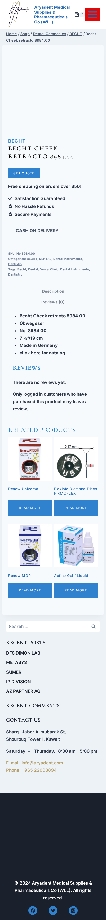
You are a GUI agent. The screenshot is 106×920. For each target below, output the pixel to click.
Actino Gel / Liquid (71, 575)
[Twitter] (53, 910)
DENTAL (45, 259)
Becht (21, 269)
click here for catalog (42, 352)
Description (53, 291)
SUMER (13, 672)
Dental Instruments (67, 259)
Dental (33, 269)
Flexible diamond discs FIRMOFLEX (75, 491)
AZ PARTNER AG (23, 691)
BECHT (17, 141)
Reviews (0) (53, 302)
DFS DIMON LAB (23, 653)
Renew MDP (19, 575)
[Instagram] (73, 910)
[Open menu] (92, 14)
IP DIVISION (18, 681)
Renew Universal (23, 489)
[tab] (53, 291)
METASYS (16, 662)
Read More (30, 508)
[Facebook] (32, 910)
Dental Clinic (49, 269)
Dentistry (15, 264)
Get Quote (24, 173)
